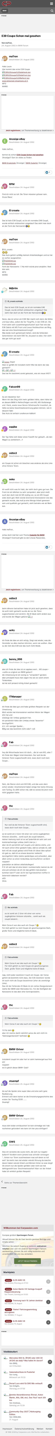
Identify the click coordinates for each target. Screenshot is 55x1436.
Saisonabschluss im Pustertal (22, 1372)
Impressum (7, 1429)
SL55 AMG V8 (19, 1280)
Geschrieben (21, 59)
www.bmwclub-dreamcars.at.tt (15, 81)
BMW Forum (23, 45)
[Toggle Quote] (6, 301)
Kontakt (49, 1429)
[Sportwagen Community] (6, 3)
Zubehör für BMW (37, 535)
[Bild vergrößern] (16, 72)
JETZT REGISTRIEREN (27, 1261)
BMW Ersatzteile (9, 163)
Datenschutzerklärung (24, 1429)
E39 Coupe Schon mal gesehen (30, 155)
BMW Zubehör (32, 163)
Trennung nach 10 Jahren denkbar (28, 1300)
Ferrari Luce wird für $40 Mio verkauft (25, 1383)
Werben (40, 1429)
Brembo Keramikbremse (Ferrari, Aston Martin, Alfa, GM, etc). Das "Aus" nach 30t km (27, 1397)
